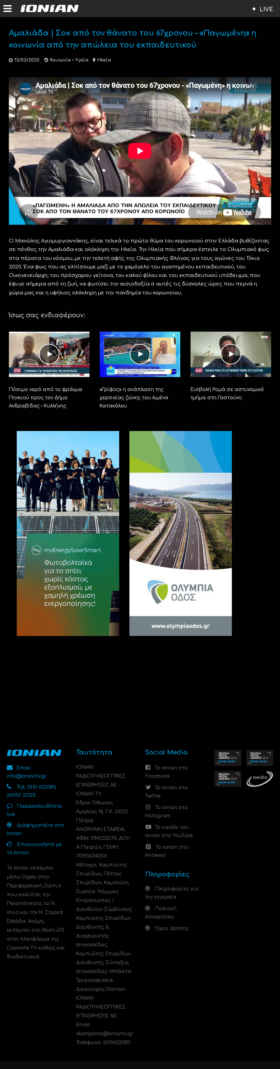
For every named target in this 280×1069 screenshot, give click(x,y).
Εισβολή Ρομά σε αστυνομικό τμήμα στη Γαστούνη (227, 393)
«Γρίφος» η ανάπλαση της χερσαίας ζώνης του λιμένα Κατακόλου (134, 397)
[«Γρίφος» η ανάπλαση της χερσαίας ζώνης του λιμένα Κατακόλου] (140, 354)
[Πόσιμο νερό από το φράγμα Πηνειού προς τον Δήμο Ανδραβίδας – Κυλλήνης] (49, 354)
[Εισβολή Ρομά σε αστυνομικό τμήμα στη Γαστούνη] (231, 354)
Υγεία (81, 60)
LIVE (266, 9)
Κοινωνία (60, 60)
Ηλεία (104, 60)
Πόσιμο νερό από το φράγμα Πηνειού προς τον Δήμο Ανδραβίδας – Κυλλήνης (45, 397)
